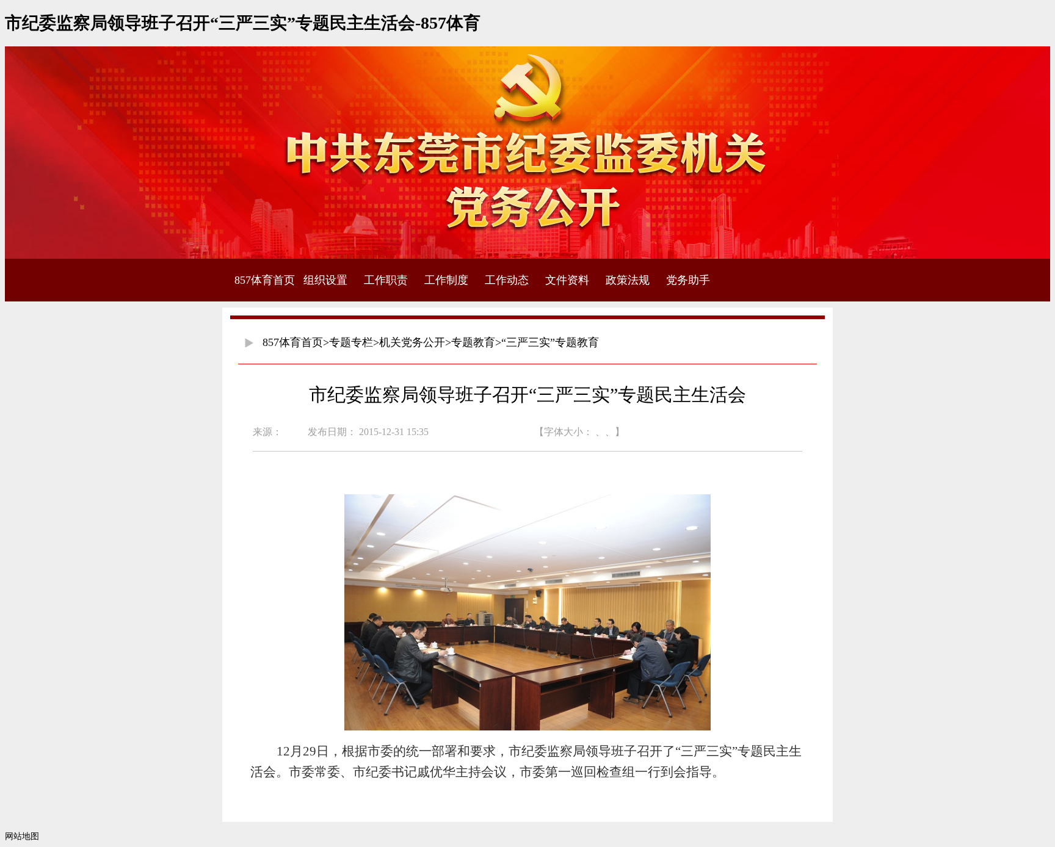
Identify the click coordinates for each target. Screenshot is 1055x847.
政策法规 (628, 280)
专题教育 (473, 342)
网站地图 (22, 836)
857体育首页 (264, 280)
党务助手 (688, 280)
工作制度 (446, 280)
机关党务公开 (412, 342)
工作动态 (507, 280)
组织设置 (325, 280)
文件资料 (567, 280)
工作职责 (386, 280)
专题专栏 (351, 342)
